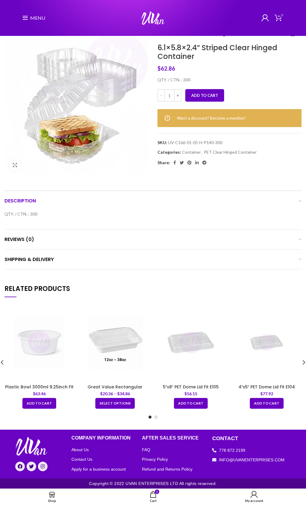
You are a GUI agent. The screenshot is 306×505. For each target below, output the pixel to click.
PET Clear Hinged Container (230, 152)
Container (191, 152)
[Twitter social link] (182, 163)
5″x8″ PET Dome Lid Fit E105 (191, 387)
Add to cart (204, 95)
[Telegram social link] (204, 163)
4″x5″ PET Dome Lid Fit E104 (266, 387)
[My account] (265, 18)
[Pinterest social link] (189, 163)
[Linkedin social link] (197, 163)
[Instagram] (43, 466)
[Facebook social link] (175, 163)
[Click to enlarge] (15, 165)
